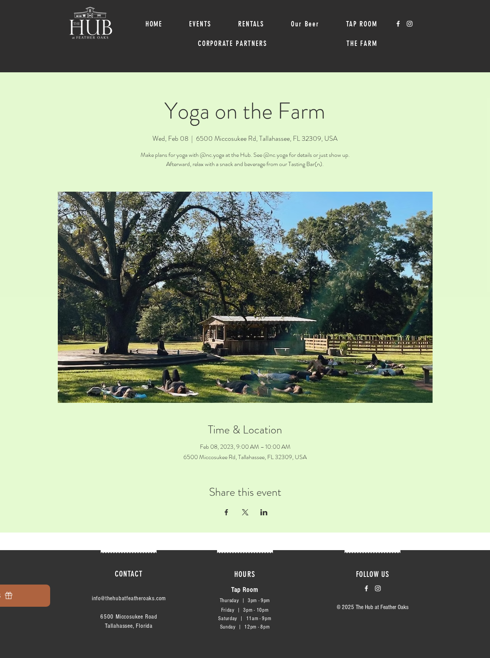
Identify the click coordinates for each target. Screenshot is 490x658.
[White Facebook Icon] (398, 24)
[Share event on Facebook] (226, 512)
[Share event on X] (245, 512)
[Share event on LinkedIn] (264, 512)
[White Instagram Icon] (409, 24)
